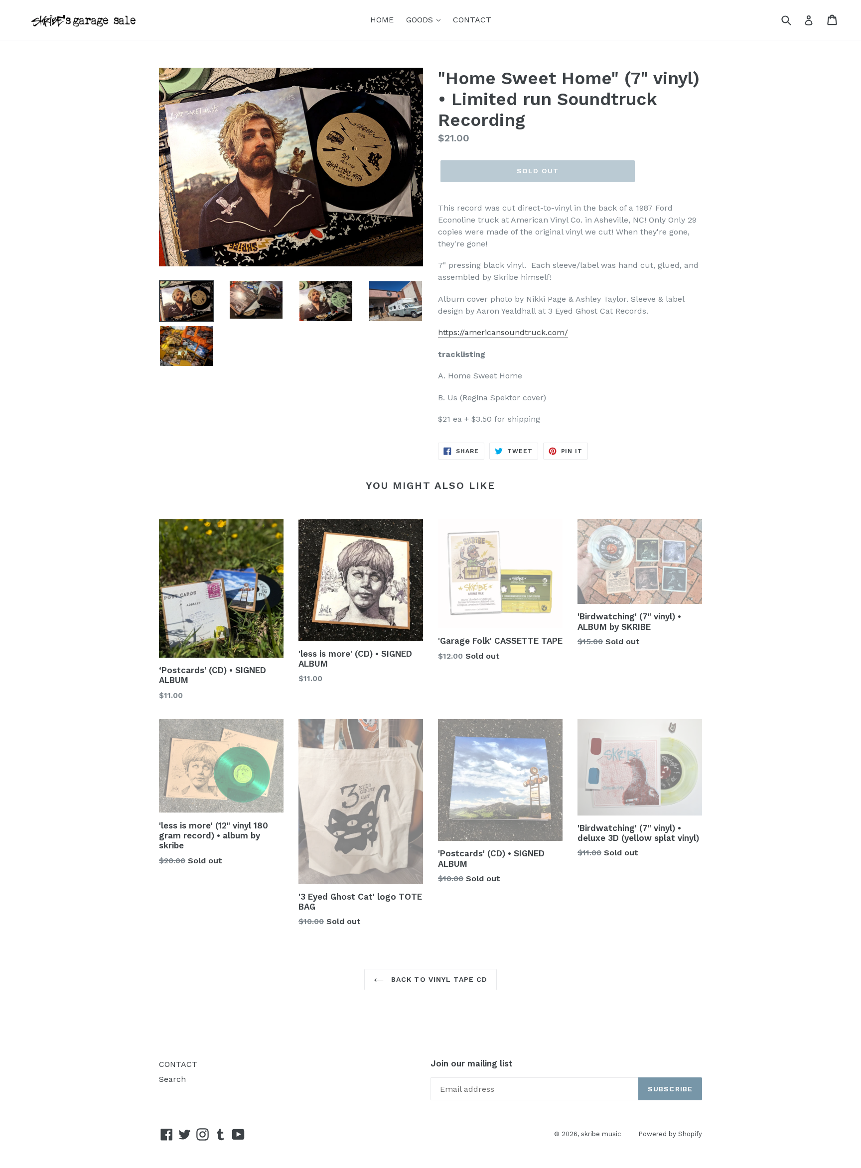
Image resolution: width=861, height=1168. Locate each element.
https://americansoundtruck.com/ (503, 332)
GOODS (420, 19)
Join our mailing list (471, 1063)
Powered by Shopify (670, 1134)
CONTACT (472, 19)
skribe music (601, 1134)
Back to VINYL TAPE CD (438, 979)
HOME (382, 19)
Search (172, 1079)
